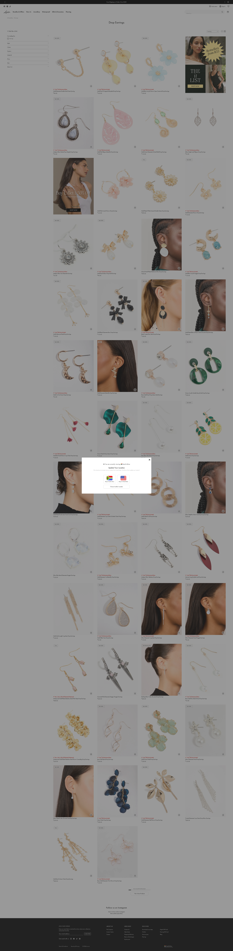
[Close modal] (149, 460)
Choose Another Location (116, 486)
